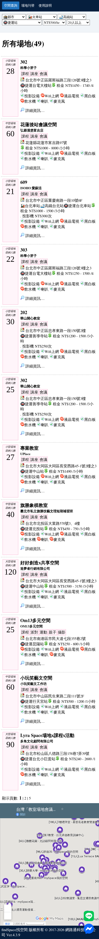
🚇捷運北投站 (32, 528)
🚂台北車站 (30, 205)
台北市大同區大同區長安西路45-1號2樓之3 (60, 465)
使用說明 (45, 5)
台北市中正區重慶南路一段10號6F (53, 200)
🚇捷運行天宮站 (34, 701)
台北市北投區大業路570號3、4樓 (52, 523)
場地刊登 (28, 5)
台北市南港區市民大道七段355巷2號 (55, 638)
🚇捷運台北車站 (77, 205)
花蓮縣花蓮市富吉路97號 (46, 142)
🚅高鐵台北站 (52, 205)
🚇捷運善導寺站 (34, 336)
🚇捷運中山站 (32, 471)
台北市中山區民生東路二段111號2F (54, 696)
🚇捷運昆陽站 (32, 643)
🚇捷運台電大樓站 (36, 85)
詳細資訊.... (34, 110)
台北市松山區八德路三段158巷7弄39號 (57, 753)
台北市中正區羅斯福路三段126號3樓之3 (58, 80)
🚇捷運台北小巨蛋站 (37, 758)
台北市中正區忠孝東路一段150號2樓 (55, 330)
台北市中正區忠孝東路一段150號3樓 (55, 398)
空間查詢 (10, 5)
